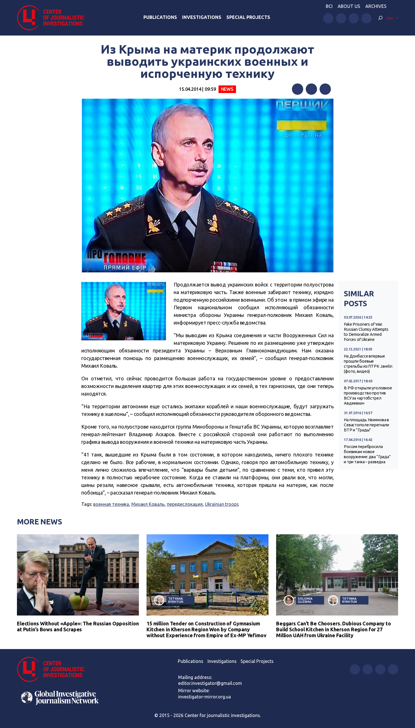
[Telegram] (325, 89)
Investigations (201, 17)
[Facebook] (297, 89)
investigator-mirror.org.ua (204, 696)
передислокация (185, 504)
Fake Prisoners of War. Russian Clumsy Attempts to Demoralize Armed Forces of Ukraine (366, 332)
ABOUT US (349, 6)
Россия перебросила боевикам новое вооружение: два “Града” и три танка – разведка (367, 454)
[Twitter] (311, 89)
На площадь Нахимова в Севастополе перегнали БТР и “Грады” (366, 425)
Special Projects (248, 17)
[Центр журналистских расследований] (53, 17)
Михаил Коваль (148, 504)
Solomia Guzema (305, 600)
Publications (160, 17)
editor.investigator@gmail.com (210, 683)
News (227, 89)
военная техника (111, 504)
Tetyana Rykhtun (175, 600)
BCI (329, 6)
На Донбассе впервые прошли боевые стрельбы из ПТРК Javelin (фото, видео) (368, 364)
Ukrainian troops (222, 504)
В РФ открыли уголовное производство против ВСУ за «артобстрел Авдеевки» (368, 395)
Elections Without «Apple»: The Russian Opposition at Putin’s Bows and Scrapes (78, 626)
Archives (375, 6)
